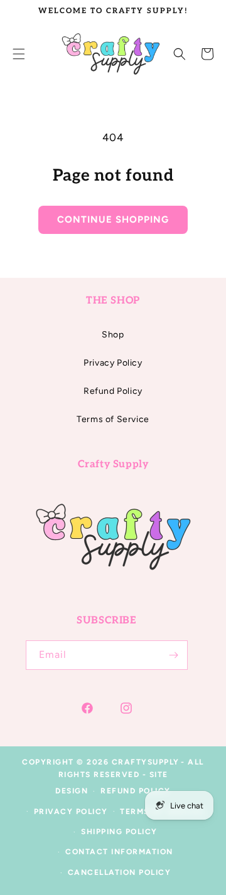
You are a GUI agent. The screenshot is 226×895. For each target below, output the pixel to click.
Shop (113, 334)
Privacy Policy (112, 362)
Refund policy (135, 790)
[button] (179, 54)
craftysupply (146, 762)
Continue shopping (113, 219)
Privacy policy (71, 811)
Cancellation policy (119, 872)
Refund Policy (113, 391)
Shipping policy (119, 831)
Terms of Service (113, 419)
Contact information (119, 851)
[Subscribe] (173, 655)
